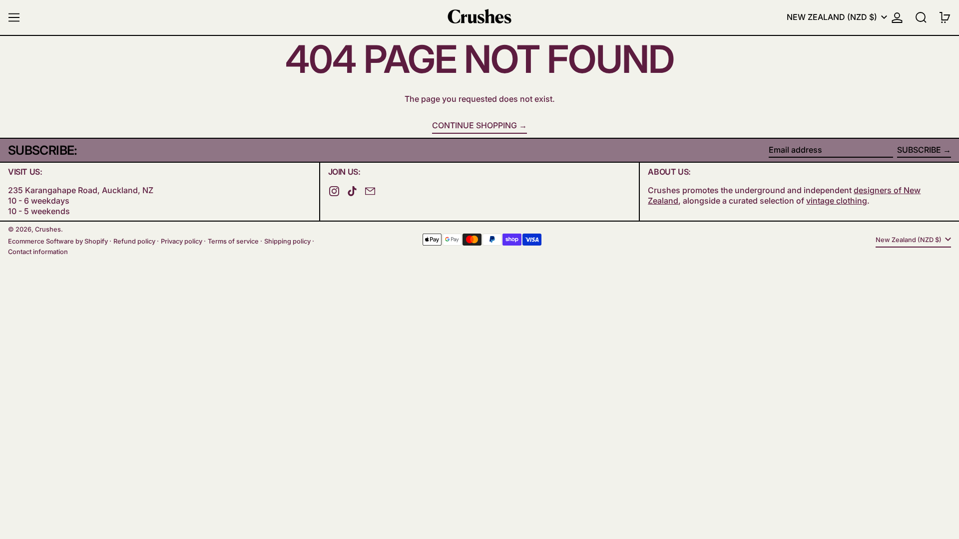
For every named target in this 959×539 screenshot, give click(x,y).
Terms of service (233, 241)
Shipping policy (287, 241)
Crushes (48, 229)
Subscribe (919, 150)
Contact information (38, 252)
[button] (921, 17)
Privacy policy (181, 241)
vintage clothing (836, 201)
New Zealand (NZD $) (833, 17)
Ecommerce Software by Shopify (58, 241)
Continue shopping (474, 125)
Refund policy (134, 241)
